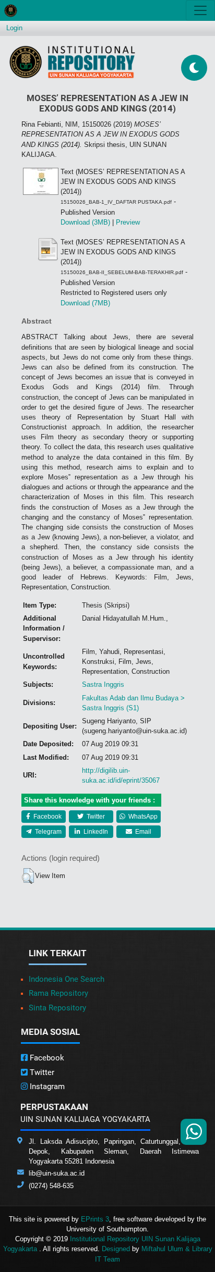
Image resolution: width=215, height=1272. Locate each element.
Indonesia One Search (66, 979)
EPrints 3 (95, 1219)
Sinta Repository (57, 1007)
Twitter (95, 816)
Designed (116, 1249)
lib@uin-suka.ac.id (57, 1173)
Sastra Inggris (103, 684)
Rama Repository (58, 993)
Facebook (47, 816)
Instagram (46, 1086)
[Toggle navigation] (200, 10)
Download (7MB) (85, 303)
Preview (128, 222)
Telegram (47, 831)
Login (14, 28)
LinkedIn (95, 831)
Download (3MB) (85, 222)
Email (142, 831)
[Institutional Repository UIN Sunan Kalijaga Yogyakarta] (72, 62)
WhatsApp (142, 816)
